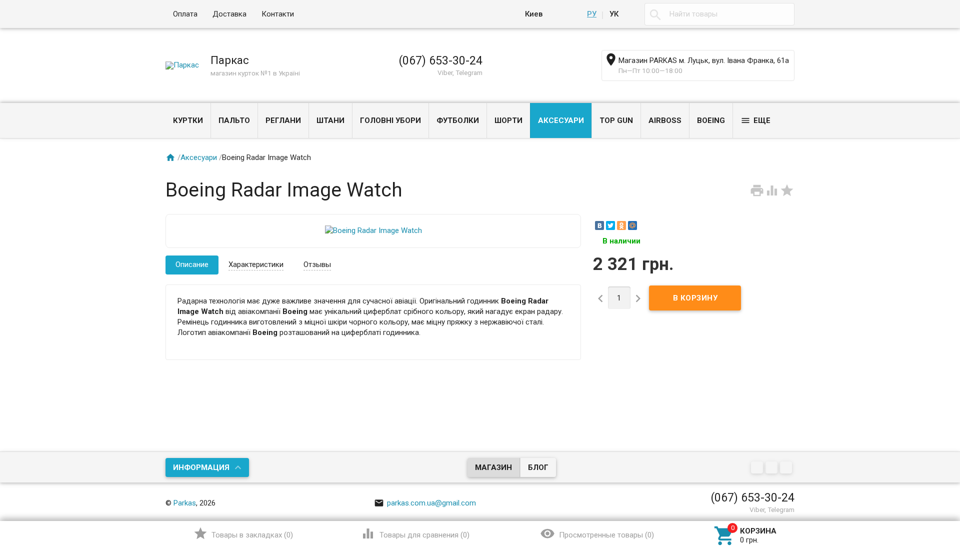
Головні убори (390, 120)
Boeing (711, 120)
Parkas (185, 503)
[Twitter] (610, 225)
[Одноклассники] (621, 225)
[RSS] (773, 468)
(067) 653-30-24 (440, 61)
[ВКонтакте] (599, 225)
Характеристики (256, 264)
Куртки (188, 120)
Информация (201, 467)
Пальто (234, 120)
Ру (591, 14)
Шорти (508, 120)
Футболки (457, 120)
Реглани (283, 120)
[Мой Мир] (632, 225)
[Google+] (758, 468)
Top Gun (616, 120)
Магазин (493, 467)
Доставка (229, 14)
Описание (192, 264)
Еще (755, 121)
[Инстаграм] (787, 468)
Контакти (278, 14)
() (243, 533)
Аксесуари (561, 120)
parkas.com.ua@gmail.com (425, 503)
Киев (533, 14)
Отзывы (317, 264)
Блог (538, 467)
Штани (330, 120)
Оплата (185, 14)
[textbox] (719, 14)
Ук (614, 14)
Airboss (665, 120)
